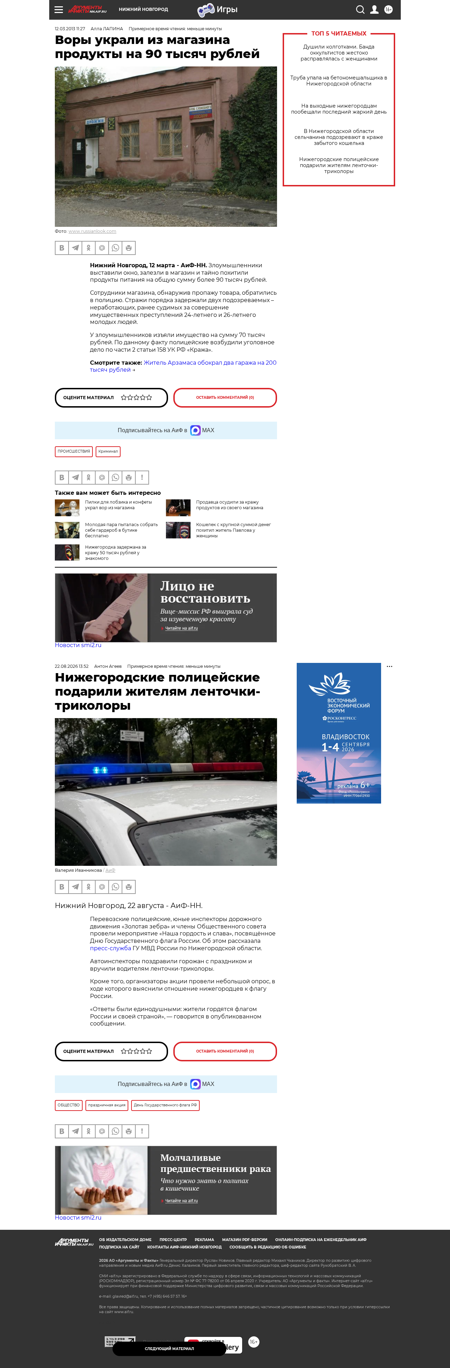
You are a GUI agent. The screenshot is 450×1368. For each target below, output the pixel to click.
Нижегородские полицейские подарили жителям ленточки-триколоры (339, 165)
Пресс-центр (173, 1240)
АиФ (110, 870)
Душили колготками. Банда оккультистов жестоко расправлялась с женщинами (339, 53)
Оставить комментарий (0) (225, 397)
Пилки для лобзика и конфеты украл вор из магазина (118, 504)
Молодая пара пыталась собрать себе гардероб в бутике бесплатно (121, 530)
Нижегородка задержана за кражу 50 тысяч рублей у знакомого (115, 552)
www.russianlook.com (92, 231)
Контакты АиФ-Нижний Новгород (184, 1247)
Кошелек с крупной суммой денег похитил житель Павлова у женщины (233, 530)
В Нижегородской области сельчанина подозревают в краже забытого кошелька (339, 137)
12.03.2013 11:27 (70, 28)
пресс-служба (110, 948)
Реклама (204, 1240)
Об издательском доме (125, 1240)
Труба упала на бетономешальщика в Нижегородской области (338, 81)
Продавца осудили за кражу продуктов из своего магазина (229, 504)
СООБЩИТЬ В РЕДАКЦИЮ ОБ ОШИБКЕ (268, 1247)
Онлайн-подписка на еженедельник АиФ (321, 1240)
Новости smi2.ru (78, 645)
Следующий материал (169, 1349)
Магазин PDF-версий (244, 1240)
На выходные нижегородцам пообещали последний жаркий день (339, 109)
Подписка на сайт (119, 1247)
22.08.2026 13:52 (72, 666)
